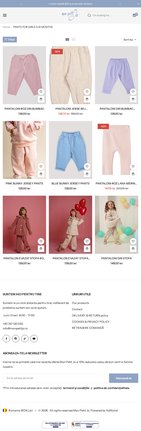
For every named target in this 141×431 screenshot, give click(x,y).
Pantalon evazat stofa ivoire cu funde (70, 258)
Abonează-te (124, 378)
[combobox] (106, 15)
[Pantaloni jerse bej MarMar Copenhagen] (70, 75)
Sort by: (128, 39)
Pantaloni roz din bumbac (24, 108)
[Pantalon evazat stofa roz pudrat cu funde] (24, 225)
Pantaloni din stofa (116, 258)
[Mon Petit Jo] (70, 15)
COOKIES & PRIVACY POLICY (91, 321)
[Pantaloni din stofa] (116, 225)
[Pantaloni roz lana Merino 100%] (116, 150)
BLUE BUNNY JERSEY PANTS (70, 183)
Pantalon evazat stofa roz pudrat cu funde (24, 258)
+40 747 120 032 (13, 324)
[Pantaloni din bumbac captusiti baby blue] (116, 75)
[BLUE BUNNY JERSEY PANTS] (70, 150)
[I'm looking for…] (89, 15)
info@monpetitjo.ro (15, 328)
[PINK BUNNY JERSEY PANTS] (24, 150)
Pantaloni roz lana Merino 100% (116, 183)
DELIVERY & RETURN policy (90, 315)
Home (6, 27)
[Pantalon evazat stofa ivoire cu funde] (70, 225)
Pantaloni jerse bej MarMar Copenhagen (70, 108)
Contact (77, 309)
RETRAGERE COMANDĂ (88, 328)
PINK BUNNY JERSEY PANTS (24, 183)
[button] (21, 3)
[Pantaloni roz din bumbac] (24, 75)
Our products (80, 303)
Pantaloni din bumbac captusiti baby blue (116, 108)
